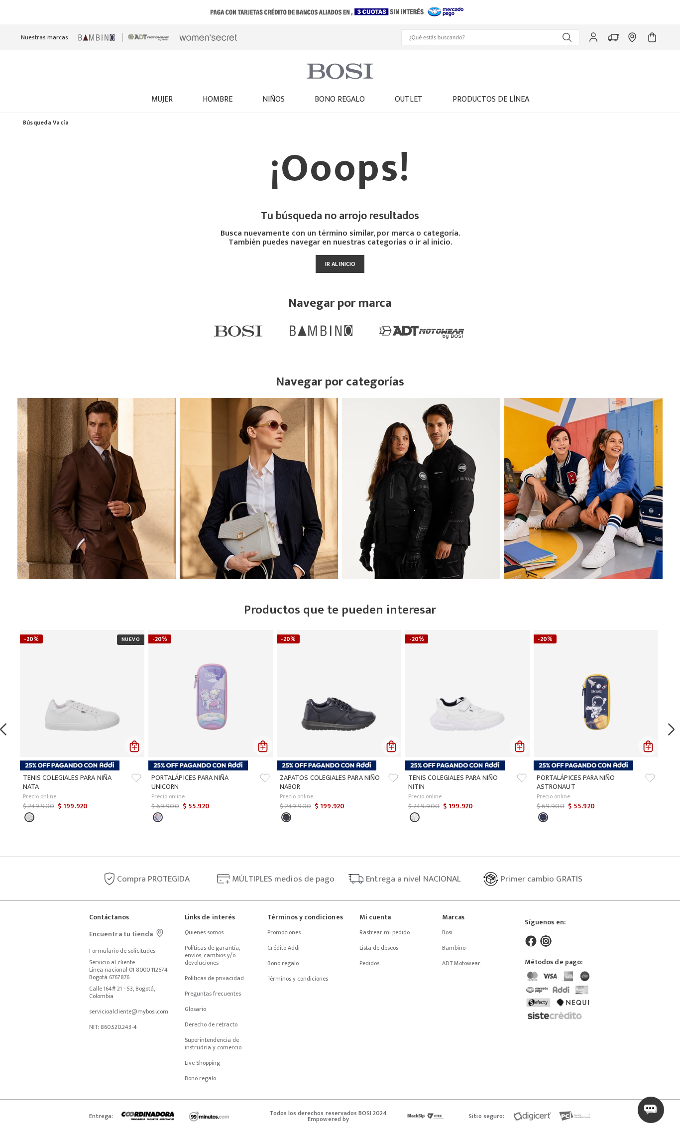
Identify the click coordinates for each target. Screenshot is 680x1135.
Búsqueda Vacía (46, 123)
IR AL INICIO (340, 264)
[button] (490, 37)
